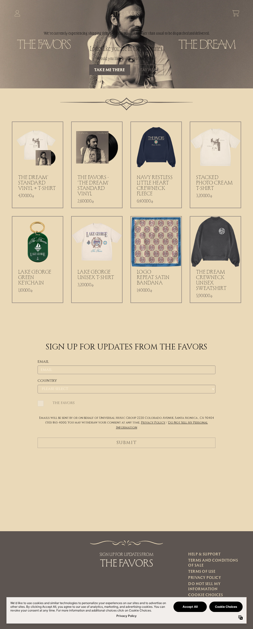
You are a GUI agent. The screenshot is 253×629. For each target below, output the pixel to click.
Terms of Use (201, 571)
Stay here (148, 69)
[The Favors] (127, 13)
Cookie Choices (205, 594)
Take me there (109, 69)
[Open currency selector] (224, 13)
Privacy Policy (204, 577)
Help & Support (204, 554)
